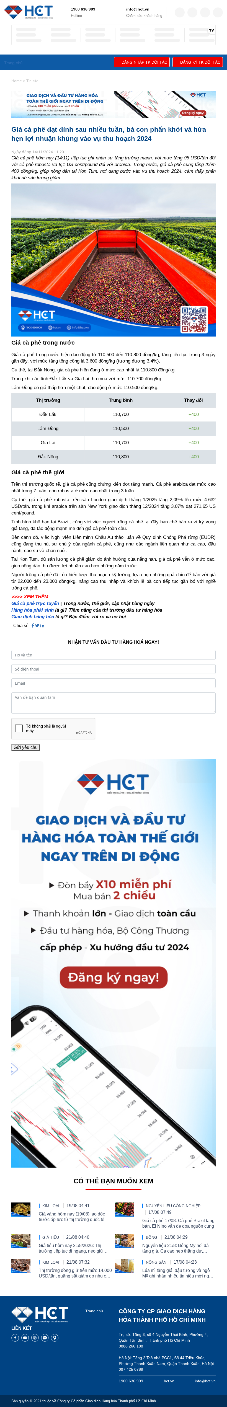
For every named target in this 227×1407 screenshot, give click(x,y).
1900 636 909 (83, 9)
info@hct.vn (137, 9)
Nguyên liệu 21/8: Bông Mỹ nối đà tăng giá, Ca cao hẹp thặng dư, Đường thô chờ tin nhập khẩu (175, 1248)
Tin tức (32, 81)
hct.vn (169, 1381)
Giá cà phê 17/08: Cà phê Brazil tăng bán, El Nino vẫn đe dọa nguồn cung (178, 1223)
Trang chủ (94, 1311)
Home (16, 81)
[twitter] (192, 12)
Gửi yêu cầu (26, 747)
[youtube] (218, 12)
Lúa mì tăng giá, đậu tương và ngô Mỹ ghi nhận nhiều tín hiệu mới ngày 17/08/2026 (178, 1273)
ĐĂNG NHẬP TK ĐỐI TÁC (144, 62)
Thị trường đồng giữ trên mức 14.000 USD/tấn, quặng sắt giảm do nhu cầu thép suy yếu (75, 1273)
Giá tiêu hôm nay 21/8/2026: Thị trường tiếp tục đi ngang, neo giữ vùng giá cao (71, 1248)
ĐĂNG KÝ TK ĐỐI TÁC (200, 62)
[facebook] (180, 12)
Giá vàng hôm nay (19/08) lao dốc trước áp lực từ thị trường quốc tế (72, 1217)
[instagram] (205, 12)
